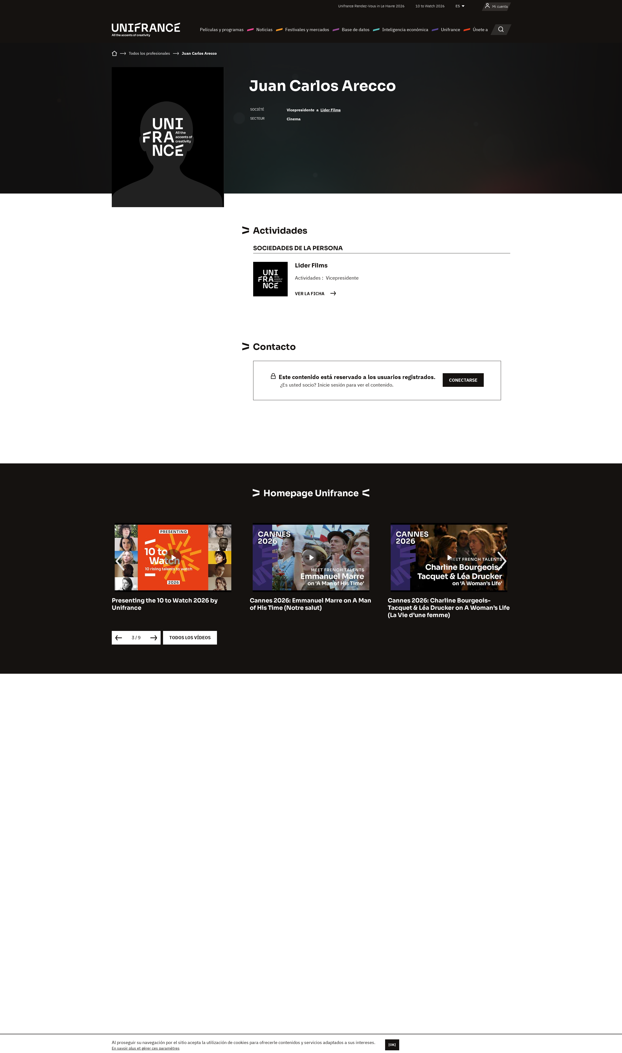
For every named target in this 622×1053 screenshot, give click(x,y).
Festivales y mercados (307, 29)
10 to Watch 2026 (430, 6)
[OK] (392, 1045)
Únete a (480, 29)
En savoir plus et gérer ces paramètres (146, 1048)
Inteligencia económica (405, 29)
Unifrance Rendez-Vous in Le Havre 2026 (371, 6)
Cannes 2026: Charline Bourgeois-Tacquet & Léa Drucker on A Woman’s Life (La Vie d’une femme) (311, 608)
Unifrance (450, 29)
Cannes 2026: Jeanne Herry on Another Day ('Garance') (446, 604)
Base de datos (356, 29)
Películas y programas (222, 29)
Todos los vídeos (190, 637)
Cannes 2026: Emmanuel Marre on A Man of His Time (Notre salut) (172, 604)
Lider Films (330, 109)
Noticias (264, 29)
